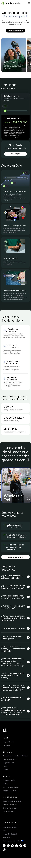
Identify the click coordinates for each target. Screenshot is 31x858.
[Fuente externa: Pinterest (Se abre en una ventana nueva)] (4, 849)
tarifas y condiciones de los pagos (12, 136)
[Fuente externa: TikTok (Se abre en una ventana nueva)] (20, 845)
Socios (5, 766)
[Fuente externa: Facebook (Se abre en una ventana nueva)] (4, 845)
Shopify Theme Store (9, 759)
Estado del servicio (9, 811)
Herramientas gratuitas (10, 787)
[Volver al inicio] (5, 730)
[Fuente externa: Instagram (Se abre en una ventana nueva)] (16, 845)
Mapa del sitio (7, 837)
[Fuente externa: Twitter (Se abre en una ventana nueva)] (8, 845)
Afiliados (5, 770)
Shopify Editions (8, 742)
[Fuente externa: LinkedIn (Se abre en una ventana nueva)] (24, 845)
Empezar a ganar (15, 154)
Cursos (5, 784)
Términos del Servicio (10, 827)
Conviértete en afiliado (15, 30)
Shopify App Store (8, 763)
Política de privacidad (10, 834)
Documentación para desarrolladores (15, 756)
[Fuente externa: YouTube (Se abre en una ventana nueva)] (12, 845)
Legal (4, 831)
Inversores (6, 745)
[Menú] (29, 3)
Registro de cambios (9, 790)
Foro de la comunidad (10, 805)
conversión (9, 432)
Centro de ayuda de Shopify (12, 801)
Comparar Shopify (9, 780)
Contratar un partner (10, 808)
